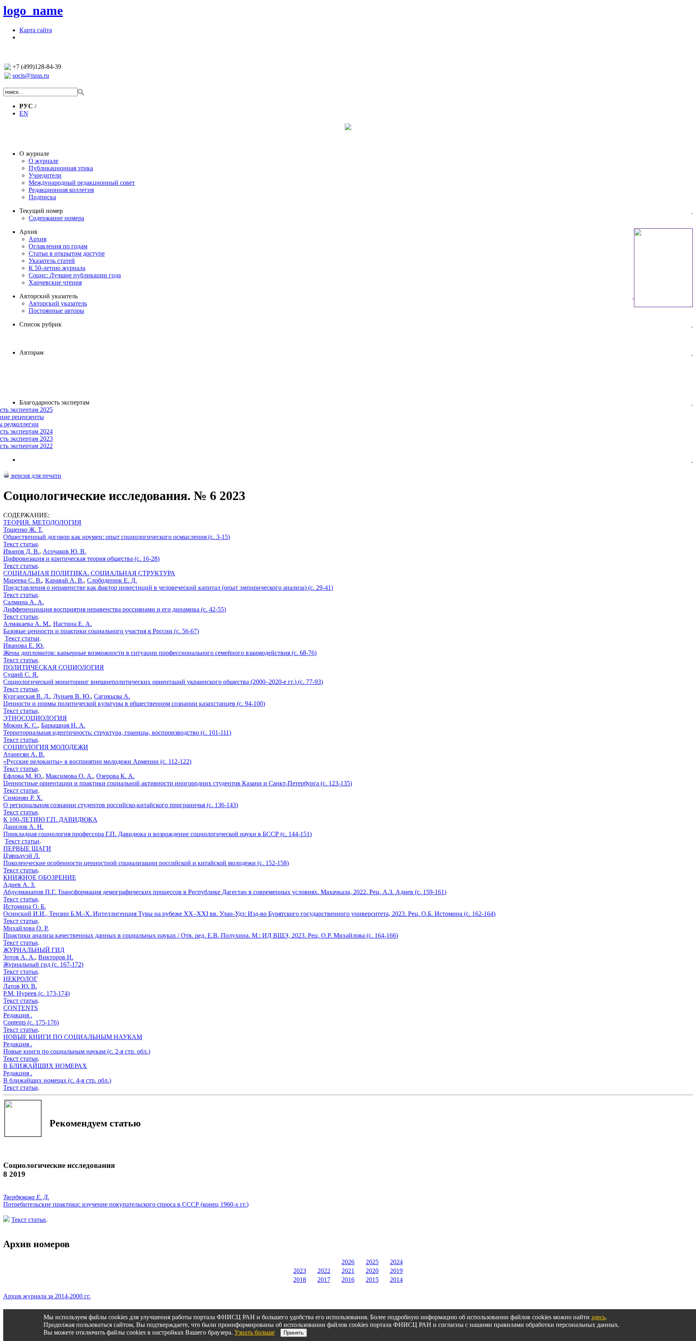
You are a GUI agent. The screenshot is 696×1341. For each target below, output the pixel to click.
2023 (299, 1270)
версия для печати (35, 475)
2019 (396, 1270)
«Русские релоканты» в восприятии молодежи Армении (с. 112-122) (97, 761)
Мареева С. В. (22, 580)
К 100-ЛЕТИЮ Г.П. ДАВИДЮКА (50, 819)
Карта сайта (35, 30)
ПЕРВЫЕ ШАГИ (27, 848)
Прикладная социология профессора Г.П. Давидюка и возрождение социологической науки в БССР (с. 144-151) (157, 834)
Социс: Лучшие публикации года (75, 275)
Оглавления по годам (58, 246)
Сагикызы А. (112, 696)
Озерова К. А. (115, 776)
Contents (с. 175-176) (31, 1022)
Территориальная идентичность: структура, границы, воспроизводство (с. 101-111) (117, 732)
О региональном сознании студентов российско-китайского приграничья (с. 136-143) (120, 805)
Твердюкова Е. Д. (26, 1197)
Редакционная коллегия (61, 189)
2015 (372, 1279)
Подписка (42, 197)
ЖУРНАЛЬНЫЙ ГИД (33, 949)
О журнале (34, 153)
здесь (598, 1317)
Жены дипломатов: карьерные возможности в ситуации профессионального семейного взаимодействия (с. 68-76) (160, 652)
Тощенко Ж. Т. (23, 529)
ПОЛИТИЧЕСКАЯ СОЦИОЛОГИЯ (53, 667)
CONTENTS (20, 1007)
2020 (372, 1270)
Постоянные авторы (56, 310)
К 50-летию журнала (57, 267)
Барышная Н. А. (63, 725)
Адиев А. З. (19, 884)
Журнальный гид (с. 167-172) (43, 964)
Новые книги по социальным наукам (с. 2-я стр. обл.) (76, 1051)
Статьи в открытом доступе (67, 253)
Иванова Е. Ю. (23, 645)
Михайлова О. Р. (26, 928)
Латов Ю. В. (20, 986)
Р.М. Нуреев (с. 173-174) (36, 993)
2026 (348, 1261)
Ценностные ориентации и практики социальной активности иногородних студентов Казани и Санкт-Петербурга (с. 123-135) (177, 783)
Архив (28, 231)
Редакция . (17, 1015)
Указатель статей (52, 260)
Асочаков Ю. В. (64, 551)
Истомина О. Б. (24, 906)
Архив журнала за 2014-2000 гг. (47, 1296)
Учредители (45, 175)
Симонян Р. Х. (23, 797)
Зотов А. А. (19, 957)
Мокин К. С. (20, 725)
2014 (396, 1279)
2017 (323, 1279)
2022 (323, 1270)
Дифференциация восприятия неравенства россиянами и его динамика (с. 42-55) (114, 609)
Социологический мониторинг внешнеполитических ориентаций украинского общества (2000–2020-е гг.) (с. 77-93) (163, 681)
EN (23, 113)
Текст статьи (20, 544)
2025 (372, 1261)
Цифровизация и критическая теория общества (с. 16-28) (81, 558)
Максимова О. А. (69, 776)
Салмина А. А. (23, 602)
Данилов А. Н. (23, 826)
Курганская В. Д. (26, 696)
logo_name (33, 10)
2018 (299, 1279)
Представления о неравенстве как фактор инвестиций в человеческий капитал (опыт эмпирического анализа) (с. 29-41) (168, 587)
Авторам (31, 352)
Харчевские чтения (55, 282)
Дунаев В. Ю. (72, 696)
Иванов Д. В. (21, 551)
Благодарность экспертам (54, 402)
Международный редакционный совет (82, 182)
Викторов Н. (55, 957)
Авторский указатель (48, 296)
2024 (396, 1261)
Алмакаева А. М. (26, 623)
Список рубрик (40, 324)
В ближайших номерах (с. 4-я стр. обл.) (57, 1080)
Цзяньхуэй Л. (21, 855)
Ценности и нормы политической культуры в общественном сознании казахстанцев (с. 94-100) (134, 703)
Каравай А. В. (64, 580)
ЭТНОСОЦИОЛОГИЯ (35, 718)
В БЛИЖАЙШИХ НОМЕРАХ (45, 1065)
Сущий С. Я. (20, 674)
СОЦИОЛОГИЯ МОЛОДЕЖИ (45, 747)
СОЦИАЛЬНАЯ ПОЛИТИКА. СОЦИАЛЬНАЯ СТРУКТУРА (89, 573)
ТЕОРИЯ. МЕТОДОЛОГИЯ (42, 522)
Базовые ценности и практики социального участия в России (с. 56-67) (101, 631)
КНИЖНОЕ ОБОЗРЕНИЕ (39, 877)
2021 (348, 1270)
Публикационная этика (61, 168)
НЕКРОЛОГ (20, 978)
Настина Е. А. (72, 623)
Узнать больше (254, 1332)
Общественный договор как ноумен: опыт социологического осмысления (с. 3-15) (116, 536)
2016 (348, 1279)
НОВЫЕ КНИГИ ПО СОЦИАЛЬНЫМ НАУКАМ (72, 1036)
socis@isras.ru (30, 75)
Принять (294, 1333)
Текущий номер (41, 210)
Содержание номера (56, 218)
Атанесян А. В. (24, 754)
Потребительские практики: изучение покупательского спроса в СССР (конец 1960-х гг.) (126, 1204)
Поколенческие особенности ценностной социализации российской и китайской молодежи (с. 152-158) (146, 863)
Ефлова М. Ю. (22, 776)
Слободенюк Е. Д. (112, 580)
